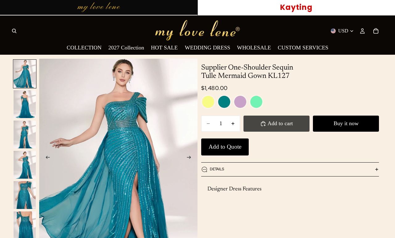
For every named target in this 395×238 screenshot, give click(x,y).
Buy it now (346, 123)
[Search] (14, 31)
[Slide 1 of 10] (25, 74)
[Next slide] (191, 158)
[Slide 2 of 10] (25, 104)
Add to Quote (225, 146)
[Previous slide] (46, 158)
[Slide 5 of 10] (25, 195)
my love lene (98, 7)
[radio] (208, 102)
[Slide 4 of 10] (25, 165)
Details (217, 169)
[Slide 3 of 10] (25, 134)
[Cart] (376, 31)
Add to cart (280, 123)
